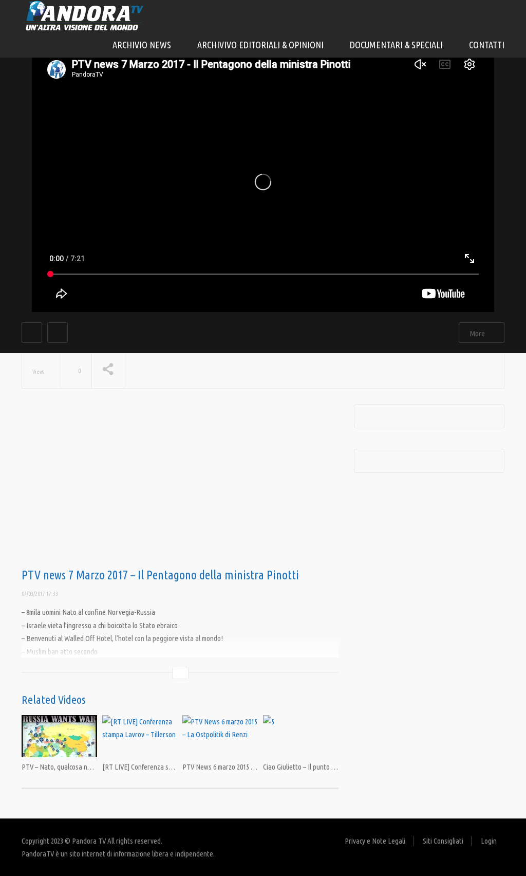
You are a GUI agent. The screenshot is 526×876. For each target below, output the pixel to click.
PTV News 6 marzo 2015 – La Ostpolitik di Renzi (249, 766)
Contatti (486, 45)
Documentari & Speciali (397, 45)
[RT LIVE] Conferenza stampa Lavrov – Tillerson (170, 766)
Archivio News (142, 45)
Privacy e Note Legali (375, 840)
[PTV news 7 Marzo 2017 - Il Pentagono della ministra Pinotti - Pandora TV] (83, 15)
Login (489, 840)
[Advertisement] (180, 486)
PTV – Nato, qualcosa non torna (67, 766)
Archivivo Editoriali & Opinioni (261, 45)
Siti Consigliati (443, 840)
